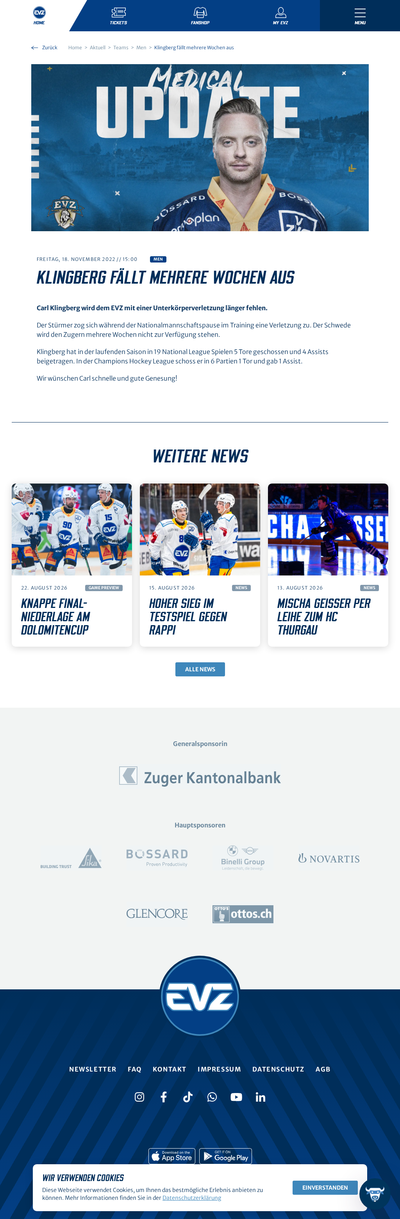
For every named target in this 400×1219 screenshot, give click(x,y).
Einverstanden (325, 1187)
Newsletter (93, 1069)
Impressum (219, 1069)
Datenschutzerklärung (191, 1197)
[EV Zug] (200, 997)
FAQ (135, 1069)
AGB (323, 1069)
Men (158, 259)
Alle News (200, 669)
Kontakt (170, 1069)
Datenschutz (278, 1069)
